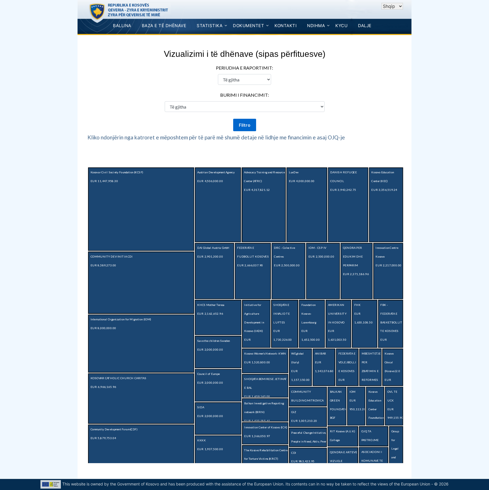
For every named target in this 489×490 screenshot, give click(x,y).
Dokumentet (248, 25)
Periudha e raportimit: (244, 67)
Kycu (341, 25)
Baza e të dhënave (164, 25)
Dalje (365, 25)
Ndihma (316, 25)
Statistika (209, 25)
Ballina (122, 25)
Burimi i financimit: (244, 95)
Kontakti (285, 25)
